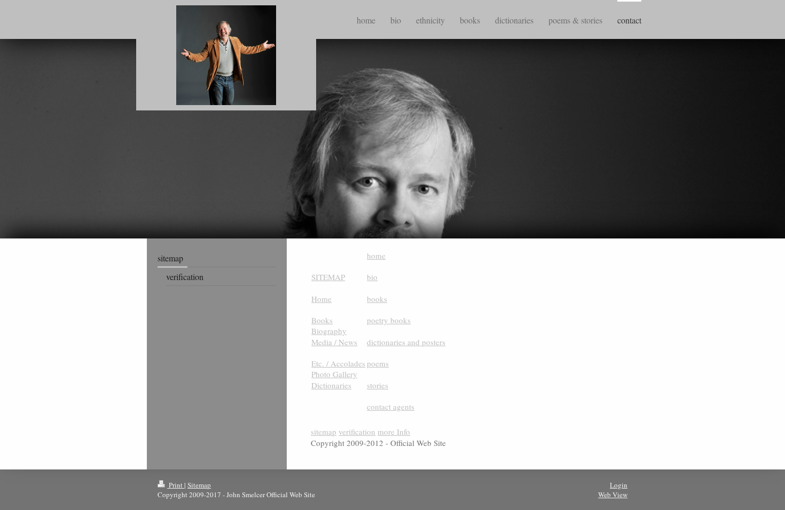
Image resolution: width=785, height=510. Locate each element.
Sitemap (199, 485)
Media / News (334, 342)
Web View (612, 494)
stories (377, 385)
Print (175, 485)
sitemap (323, 431)
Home (321, 298)
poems (378, 363)
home (376, 255)
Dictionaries (331, 385)
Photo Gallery (334, 374)
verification (357, 431)
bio (372, 277)
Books (322, 320)
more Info (394, 431)
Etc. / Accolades (338, 363)
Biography (329, 330)
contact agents (390, 406)
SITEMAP (328, 277)
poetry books (389, 320)
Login (618, 485)
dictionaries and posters (406, 342)
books (377, 298)
